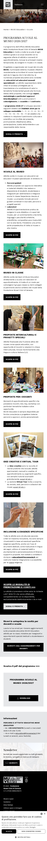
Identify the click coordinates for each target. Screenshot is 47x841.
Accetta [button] (9, 831)
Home (6, 29)
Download (25, 698)
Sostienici (7, 802)
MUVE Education (18, 29)
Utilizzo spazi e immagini (12, 808)
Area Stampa (8, 805)
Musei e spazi (8, 799)
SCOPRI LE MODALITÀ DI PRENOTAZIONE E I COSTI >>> (19, 585)
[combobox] (41, 814)
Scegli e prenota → (15, 134)
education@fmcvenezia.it (23, 557)
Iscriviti (13, 763)
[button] (42, 4)
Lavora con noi (9, 811)
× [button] (44, 814)
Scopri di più (12, 235)
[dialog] (23, 826)
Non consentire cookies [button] (31, 831)
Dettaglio (33, 827)
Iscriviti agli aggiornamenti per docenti (23, 647)
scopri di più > (26, 479)
